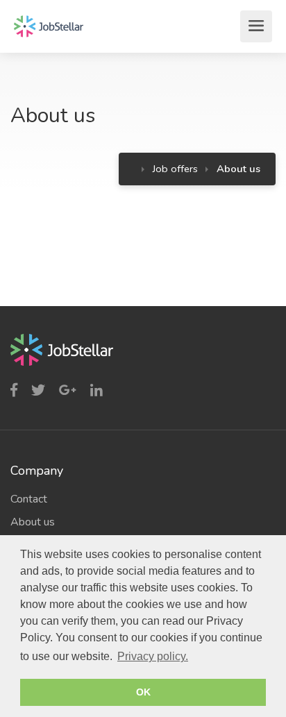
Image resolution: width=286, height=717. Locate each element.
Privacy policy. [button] (152, 656)
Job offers (175, 169)
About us (32, 522)
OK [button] (143, 692)
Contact (28, 499)
